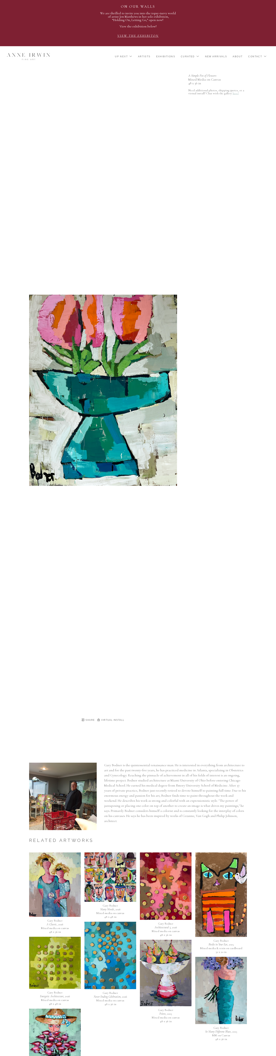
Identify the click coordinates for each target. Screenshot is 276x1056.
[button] (123, 56)
